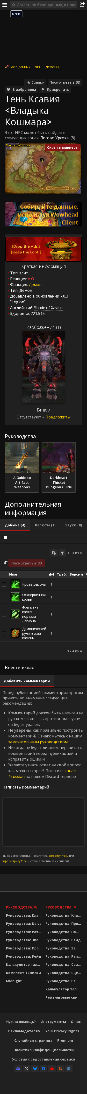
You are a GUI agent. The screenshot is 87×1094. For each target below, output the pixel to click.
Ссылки (37, 82)
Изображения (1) (43, 327)
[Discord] (18, 1068)
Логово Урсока (54, 137)
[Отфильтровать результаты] (62, 553)
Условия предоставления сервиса (43, 1059)
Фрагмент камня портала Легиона (30, 614)
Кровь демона (34, 584)
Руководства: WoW (24, 907)
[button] (42, 160)
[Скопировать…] (54, 553)
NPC (37, 67)
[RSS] (60, 1068)
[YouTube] (52, 1068)
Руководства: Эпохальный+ (24, 940)
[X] (26, 1068)
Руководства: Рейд (23, 956)
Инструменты (53, 1021)
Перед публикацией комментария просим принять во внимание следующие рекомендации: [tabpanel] (42, 776)
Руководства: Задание (63, 948)
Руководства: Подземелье (63, 931)
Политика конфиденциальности (44, 1050)
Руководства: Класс (24, 915)
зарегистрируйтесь (15, 861)
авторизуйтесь (58, 855)
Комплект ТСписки (23, 972)
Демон (35, 284)
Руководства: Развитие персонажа (24, 931)
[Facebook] (43, 1068)
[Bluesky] (35, 1068)
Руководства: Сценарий (63, 972)
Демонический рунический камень (34, 633)
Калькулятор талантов (24, 964)
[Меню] (5, 5)
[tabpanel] (43, 602)
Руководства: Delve (24, 923)
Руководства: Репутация (63, 956)
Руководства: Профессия (24, 948)
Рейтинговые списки (63, 997)
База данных (20, 67)
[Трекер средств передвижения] (43, 214)
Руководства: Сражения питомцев (63, 964)
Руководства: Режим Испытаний (63, 981)
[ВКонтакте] (68, 1068)
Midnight (14, 981)
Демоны (52, 67)
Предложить (57, 417)
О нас (76, 1021)
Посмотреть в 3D (65, 82)
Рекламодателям (24, 1031)
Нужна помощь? (21, 1021)
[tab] (15, 525)
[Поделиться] (82, 5)
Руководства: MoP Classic (63, 907)
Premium (65, 1040)
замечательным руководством (38, 741)
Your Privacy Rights (62, 1031)
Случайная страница (33, 1040)
